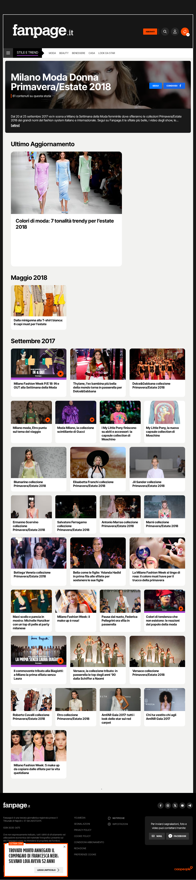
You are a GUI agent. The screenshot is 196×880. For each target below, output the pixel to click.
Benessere (78, 53)
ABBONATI (150, 31)
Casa (92, 53)
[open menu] (8, 53)
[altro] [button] (15, 125)
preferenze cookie (85, 854)
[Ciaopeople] (183, 869)
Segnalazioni (82, 823)
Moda (52, 53)
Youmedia (80, 817)
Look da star (106, 53)
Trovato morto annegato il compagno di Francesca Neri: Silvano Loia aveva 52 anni (34, 856)
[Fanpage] (16, 805)
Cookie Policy (82, 836)
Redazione (80, 848)
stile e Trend (27, 52)
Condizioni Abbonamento (89, 842)
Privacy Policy (82, 830)
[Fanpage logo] (38, 31)
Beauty (64, 53)
